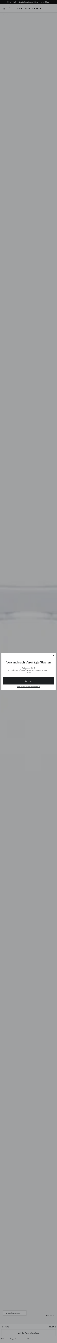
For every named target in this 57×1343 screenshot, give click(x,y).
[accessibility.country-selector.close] (53, 655)
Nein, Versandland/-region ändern (28, 686)
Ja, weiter (28, 681)
